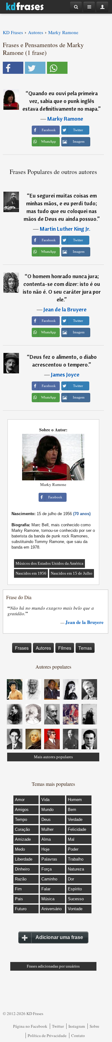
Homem (75, 799)
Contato (78, 1035)
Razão (20, 879)
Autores (43, 648)
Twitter (58, 1026)
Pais (19, 899)
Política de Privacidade (47, 1035)
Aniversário (51, 908)
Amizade (23, 839)
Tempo (21, 819)
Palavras (49, 859)
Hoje (45, 849)
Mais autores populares (53, 757)
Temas (85, 648)
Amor (20, 799)
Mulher (47, 829)
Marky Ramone (65, 118)
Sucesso (76, 899)
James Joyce (65, 374)
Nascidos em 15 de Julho (71, 573)
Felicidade (77, 829)
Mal (71, 839)
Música (47, 899)
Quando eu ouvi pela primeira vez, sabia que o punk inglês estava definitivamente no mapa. (60, 101)
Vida (45, 799)
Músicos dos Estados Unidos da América (49, 563)
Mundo (47, 809)
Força (46, 869)
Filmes (64, 648)
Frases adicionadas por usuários (53, 966)
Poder (73, 849)
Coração (22, 829)
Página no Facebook (30, 1026)
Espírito (75, 889)
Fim (18, 889)
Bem (72, 809)
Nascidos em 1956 (31, 573)
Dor (71, 879)
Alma (46, 839)
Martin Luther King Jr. (65, 228)
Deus (46, 819)
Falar (45, 889)
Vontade (75, 908)
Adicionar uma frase (59, 937)
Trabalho (75, 859)
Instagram (76, 1026)
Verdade (75, 819)
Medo (20, 849)
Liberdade (23, 859)
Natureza (76, 869)
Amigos (22, 809)
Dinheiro (22, 869)
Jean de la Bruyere (65, 309)
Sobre (94, 1026)
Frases (22, 648)
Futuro (20, 908)
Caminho (49, 879)
